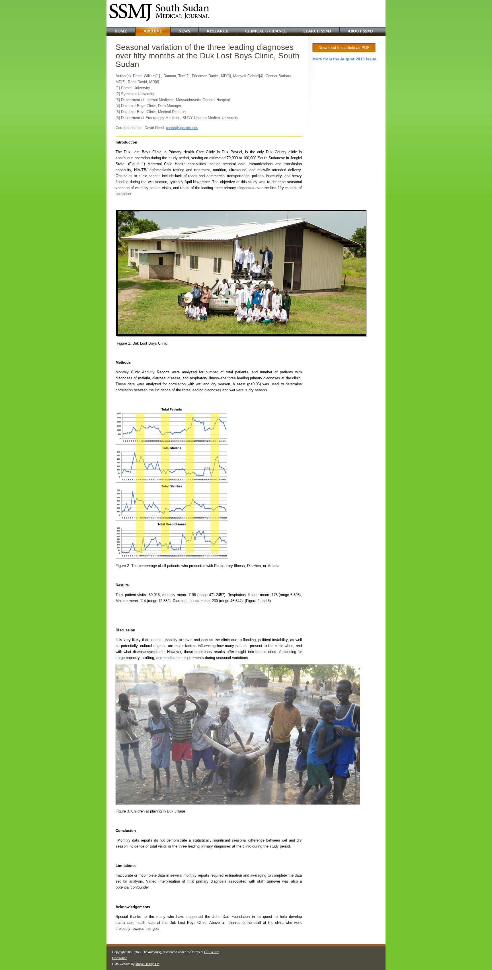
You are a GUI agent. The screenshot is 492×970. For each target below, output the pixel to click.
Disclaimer (119, 958)
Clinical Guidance (266, 31)
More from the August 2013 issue (344, 59)
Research (218, 31)
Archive (153, 31)
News (184, 31)
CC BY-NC (211, 952)
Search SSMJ (317, 31)
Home (120, 31)
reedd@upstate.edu (182, 128)
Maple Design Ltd (147, 964)
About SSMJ (360, 31)
